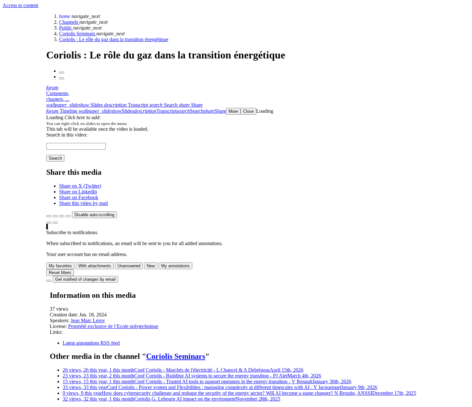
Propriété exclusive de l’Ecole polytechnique (113, 326)
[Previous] (61, 73)
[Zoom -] (61, 216)
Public (66, 28)
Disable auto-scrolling (94, 214)
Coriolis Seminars (77, 33)
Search (55, 158)
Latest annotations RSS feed (91, 343)
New (151, 265)
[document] (257, 123)
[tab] (75, 105)
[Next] (61, 78)
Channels (69, 22)
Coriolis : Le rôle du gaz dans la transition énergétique (113, 39)
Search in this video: (66, 134)
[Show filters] (55, 216)
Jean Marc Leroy (88, 320)
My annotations (175, 265)
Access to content (20, 5)
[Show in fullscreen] (48, 216)
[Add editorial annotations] (55, 223)
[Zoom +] (68, 216)
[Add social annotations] (48, 223)
